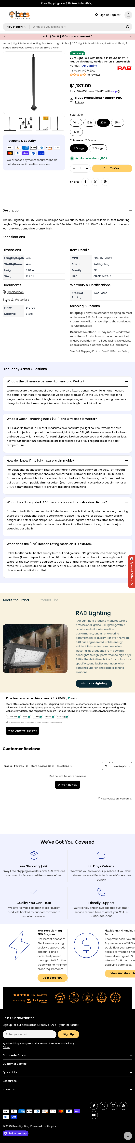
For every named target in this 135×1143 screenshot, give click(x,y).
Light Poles (62, 43)
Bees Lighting (20, 1126)
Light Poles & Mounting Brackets (33, 43)
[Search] (128, 27)
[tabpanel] (67, 649)
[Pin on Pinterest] (105, 182)
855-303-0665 (102, 916)
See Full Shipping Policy (85, 351)
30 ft (76, 132)
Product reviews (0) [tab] (16, 766)
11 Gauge (98, 148)
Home (6, 43)
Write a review (67, 785)
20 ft (103, 122)
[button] (5, 37)
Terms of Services (50, 1043)
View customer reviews (22, 730)
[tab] (16, 601)
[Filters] (106, 766)
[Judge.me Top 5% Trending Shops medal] (115, 997)
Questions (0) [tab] (65, 766)
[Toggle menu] (5, 15)
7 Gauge (78, 148)
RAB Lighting (89, 66)
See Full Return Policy (115, 351)
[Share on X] (95, 182)
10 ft (76, 122)
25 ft (118, 122)
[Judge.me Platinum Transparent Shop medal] (74, 997)
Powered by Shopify (43, 1126)
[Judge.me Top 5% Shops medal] (101, 997)
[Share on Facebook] (85, 182)
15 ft (89, 122)
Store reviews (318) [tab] (42, 766)
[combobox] (67, 27)
